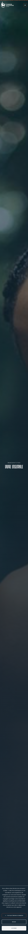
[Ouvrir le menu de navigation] (25, 5)
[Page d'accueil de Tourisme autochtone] (7, 5)
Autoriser (14, 928)
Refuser (14, 921)
